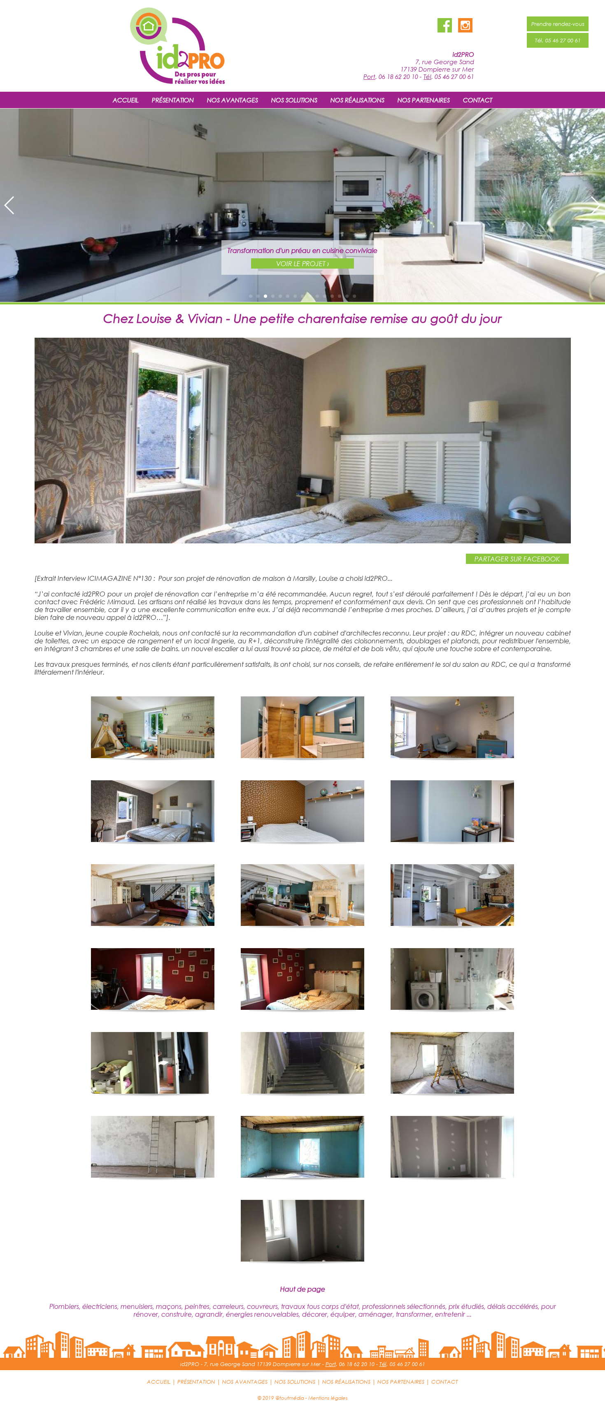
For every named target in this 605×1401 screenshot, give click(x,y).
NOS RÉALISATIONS (357, 100)
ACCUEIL (126, 100)
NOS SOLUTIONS (294, 100)
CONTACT (477, 100)
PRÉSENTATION (173, 100)
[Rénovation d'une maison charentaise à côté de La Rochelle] (303, 541)
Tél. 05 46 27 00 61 (558, 40)
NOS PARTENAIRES (424, 100)
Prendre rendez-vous (557, 24)
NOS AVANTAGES (232, 100)
